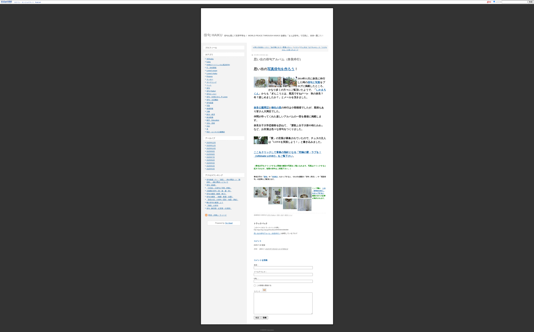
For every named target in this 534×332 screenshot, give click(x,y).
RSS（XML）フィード (217, 215)
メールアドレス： (260, 272)
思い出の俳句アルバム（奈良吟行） (267, 233)
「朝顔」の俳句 (212, 205)
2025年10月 (211, 148)
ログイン (17, 2)
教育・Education (213, 120)
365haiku (210, 59)
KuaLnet (38, 2)
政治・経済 (211, 114)
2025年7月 (211, 157)
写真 (208, 106)
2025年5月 (211, 163)
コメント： (258, 291)
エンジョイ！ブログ (6, 2)
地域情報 (210, 109)
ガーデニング (212, 82)
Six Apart (229, 223)
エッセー (210, 79)
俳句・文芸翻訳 (212, 100)
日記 (208, 126)
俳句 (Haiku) (211, 91)
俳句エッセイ (212, 94)
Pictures (210, 76)
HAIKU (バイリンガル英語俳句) (218, 65)
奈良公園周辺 (261, 107)
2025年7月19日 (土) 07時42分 (276, 249)
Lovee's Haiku (212, 74)
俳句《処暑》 (212, 185)
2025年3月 (211, 169)
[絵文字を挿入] (264, 291)
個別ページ (288, 215)
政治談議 (210, 117)
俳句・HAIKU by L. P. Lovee (217, 97)
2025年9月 (211, 151)
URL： (256, 279)
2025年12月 (211, 143)
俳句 (208, 88)
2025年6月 (211, 160)
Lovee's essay (212, 71)
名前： (256, 265)
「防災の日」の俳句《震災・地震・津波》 (222, 200)
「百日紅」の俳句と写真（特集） (219, 188)
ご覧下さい (286, 156)
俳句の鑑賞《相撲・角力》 (217, 194)
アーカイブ (210, 138)
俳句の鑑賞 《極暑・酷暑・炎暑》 (220, 197)
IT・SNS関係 (211, 68)
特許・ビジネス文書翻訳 (216, 132)
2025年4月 (211, 166)
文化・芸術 (211, 123)
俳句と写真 (314, 82)
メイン (296, 47)
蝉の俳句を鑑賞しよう (215, 203)
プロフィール (211, 48)
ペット (209, 85)
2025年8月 (211, 154)
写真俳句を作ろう (281, 69)
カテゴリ (209, 54)
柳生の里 (276, 107)
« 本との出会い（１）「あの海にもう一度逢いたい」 (273, 47)
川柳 (208, 111)
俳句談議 (210, 103)
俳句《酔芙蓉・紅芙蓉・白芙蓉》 (219, 208)
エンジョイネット (28, 2)
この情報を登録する (263, 285)
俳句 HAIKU (213, 35)
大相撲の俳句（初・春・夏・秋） (219, 191)
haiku (209, 62)
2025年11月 (211, 146)
